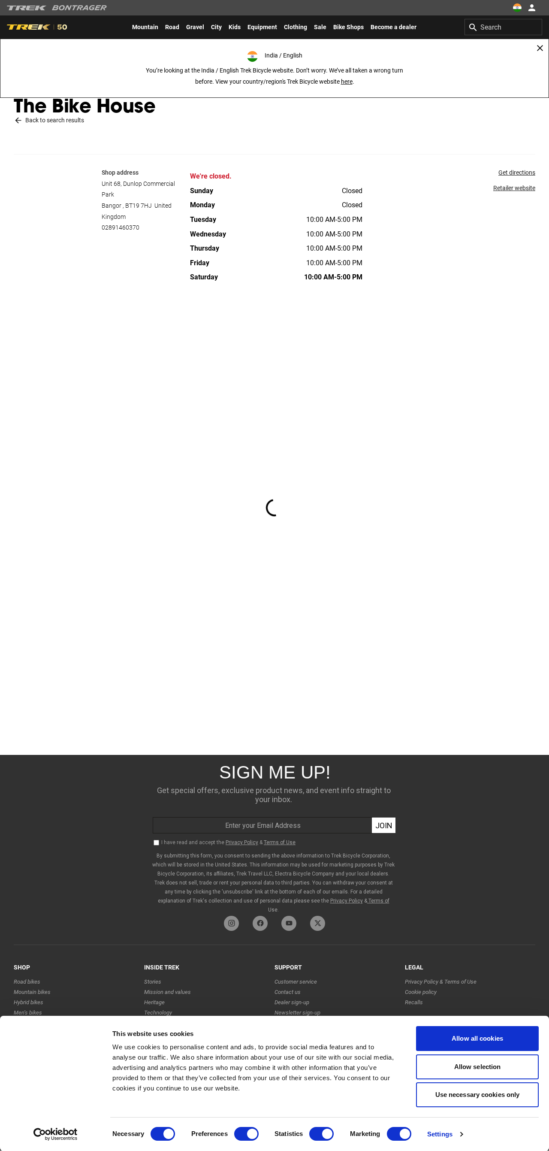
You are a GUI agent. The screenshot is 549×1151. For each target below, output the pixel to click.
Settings (439, 1134)
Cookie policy (421, 992)
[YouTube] (288, 923)
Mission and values (167, 992)
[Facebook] (260, 923)
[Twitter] (317, 923)
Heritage (154, 1002)
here (347, 81)
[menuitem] (145, 27)
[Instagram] (231, 923)
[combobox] (503, 27)
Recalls (414, 1002)
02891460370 (120, 227)
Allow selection (477, 1066)
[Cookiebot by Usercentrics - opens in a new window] (55, 1134)
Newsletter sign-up (297, 1012)
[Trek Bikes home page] (27, 8)
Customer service (295, 981)
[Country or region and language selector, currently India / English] (517, 7)
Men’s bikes (28, 1012)
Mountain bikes (32, 992)
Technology (158, 1012)
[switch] (246, 1134)
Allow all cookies (477, 1038)
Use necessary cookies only (477, 1094)
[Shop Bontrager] (79, 7)
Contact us (287, 992)
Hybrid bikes (28, 1002)
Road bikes (27, 981)
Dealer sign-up (291, 1002)
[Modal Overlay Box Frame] (274, 833)
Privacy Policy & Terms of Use (441, 981)
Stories (152, 981)
